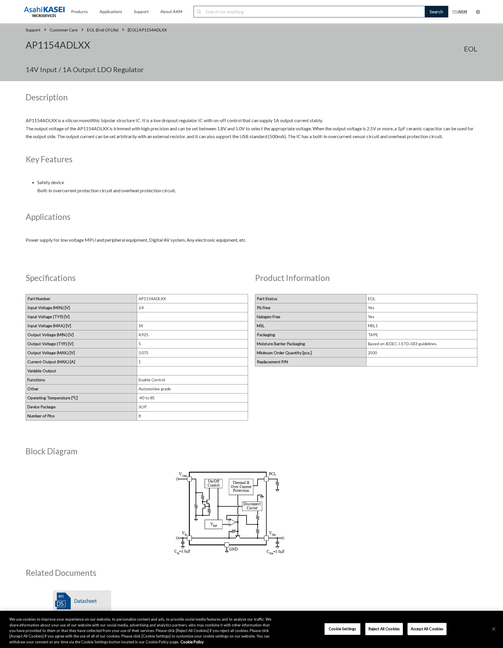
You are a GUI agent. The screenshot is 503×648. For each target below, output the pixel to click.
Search (436, 11)
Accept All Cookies (427, 628)
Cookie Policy (192, 642)
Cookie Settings (342, 628)
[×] (493, 629)
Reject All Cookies (384, 628)
